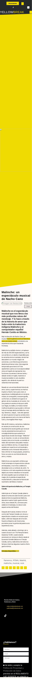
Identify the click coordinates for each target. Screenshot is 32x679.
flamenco (8, 560)
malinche (8, 563)
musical (16, 563)
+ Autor (28, 306)
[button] (22, 3)
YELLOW (6, 12)
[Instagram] (8, 7)
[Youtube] (11, 7)
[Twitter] (6, 7)
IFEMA (16, 560)
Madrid (23, 560)
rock (22, 563)
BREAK (18, 12)
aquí (17, 551)
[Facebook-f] (4, 7)
